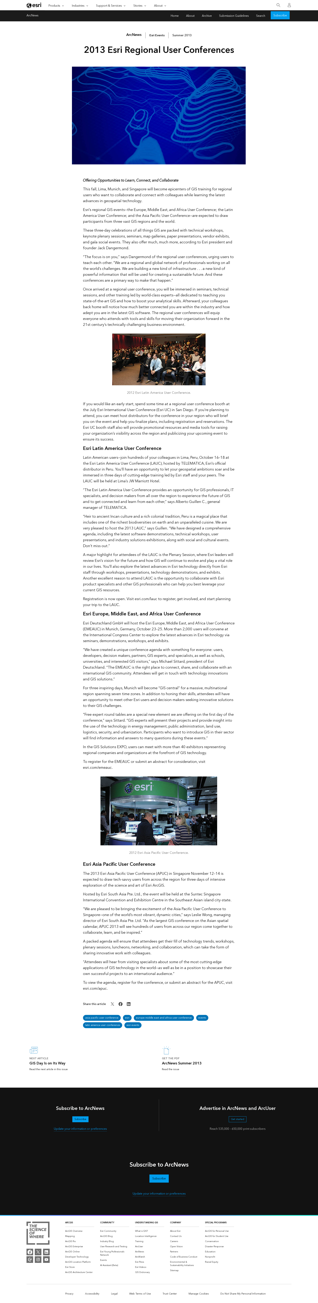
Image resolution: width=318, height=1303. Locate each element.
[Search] (278, 5)
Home (175, 15)
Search (260, 15)
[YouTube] (46, 1259)
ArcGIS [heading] (69, 1223)
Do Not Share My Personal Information (243, 1294)
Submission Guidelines (234, 15)
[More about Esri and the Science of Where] (38, 1234)
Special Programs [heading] (216, 1223)
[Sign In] (289, 5)
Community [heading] (107, 1223)
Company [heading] (175, 1223)
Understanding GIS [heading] (146, 1223)
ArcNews (32, 16)
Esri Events (157, 35)
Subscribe (280, 15)
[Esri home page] (34, 5)
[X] (38, 1252)
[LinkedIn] (46, 1252)
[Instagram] (38, 1259)
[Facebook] (29, 1252)
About (190, 15)
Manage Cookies (199, 1294)
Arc (134, 35)
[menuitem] (79, 1231)
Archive (207, 15)
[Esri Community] (29, 1259)
